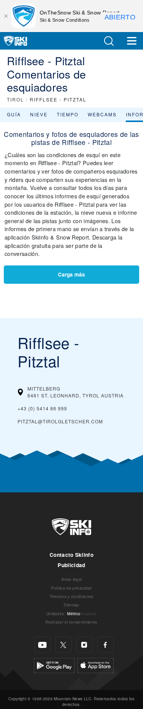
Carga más (71, 274)
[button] (108, 41)
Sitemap (71, 605)
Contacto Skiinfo (71, 554)
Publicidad (71, 565)
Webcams (102, 114)
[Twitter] (63, 645)
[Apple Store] (95, 665)
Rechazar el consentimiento (71, 622)
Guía (14, 114)
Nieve (39, 114)
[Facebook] (105, 645)
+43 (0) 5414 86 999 (42, 408)
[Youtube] (42, 645)
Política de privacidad (71, 588)
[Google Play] (54, 665)
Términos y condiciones (71, 596)
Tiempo (68, 114)
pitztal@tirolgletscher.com (60, 421)
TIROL (15, 99)
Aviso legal (71, 579)
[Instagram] (84, 645)
